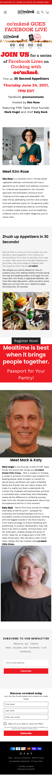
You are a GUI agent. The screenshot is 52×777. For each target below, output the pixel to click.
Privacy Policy (37, 761)
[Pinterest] (31, 754)
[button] (42, 12)
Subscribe (26, 671)
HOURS (21, 48)
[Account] (38, 12)
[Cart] (47, 12)
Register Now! (26, 341)
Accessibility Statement (19, 761)
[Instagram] (21, 754)
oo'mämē (30, 766)
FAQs (10, 758)
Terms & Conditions (22, 758)
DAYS (13, 48)
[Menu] (5, 12)
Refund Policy (38, 758)
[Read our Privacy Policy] (46, 727)
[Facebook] (24, 754)
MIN (30, 48)
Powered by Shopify (26, 769)
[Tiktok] (28, 754)
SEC (39, 48)
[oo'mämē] (26, 12)
